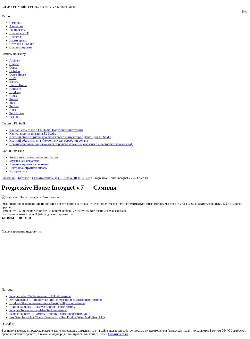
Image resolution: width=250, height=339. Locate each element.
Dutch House (17, 74)
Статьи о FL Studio (21, 43)
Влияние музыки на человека (29, 164)
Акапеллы (16, 26)
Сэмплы (14, 22)
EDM (12, 78)
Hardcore (15, 88)
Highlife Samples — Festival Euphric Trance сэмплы (42, 306)
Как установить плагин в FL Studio (32, 133)
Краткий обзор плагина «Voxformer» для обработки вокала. (48, 140)
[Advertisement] (125, 260)
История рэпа (18, 171)
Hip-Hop (15, 92)
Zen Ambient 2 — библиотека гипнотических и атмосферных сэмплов (56, 299)
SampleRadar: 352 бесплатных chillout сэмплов (40, 296)
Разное (13, 116)
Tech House (16, 113)
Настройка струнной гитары (28, 168)
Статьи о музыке (20, 47)
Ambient (14, 60)
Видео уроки (18, 40)
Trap (12, 102)
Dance (13, 67)
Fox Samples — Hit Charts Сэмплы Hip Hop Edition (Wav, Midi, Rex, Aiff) (57, 317)
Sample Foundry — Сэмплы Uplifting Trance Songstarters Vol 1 (49, 313)
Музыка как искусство (24, 160)
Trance (13, 99)
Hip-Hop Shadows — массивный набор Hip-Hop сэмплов (47, 303)
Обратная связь (118, 334)
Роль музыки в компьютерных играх (33, 157)
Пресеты (15, 36)
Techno (14, 106)
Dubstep (14, 71)
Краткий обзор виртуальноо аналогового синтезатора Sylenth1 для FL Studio (60, 137)
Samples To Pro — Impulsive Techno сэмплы (38, 310)
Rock (12, 109)
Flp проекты (17, 29)
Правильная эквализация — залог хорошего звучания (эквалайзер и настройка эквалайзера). (71, 144)
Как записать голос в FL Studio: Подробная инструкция (46, 130)
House (13, 95)
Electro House (18, 85)
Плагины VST (19, 33)
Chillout (14, 64)
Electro (13, 81)
